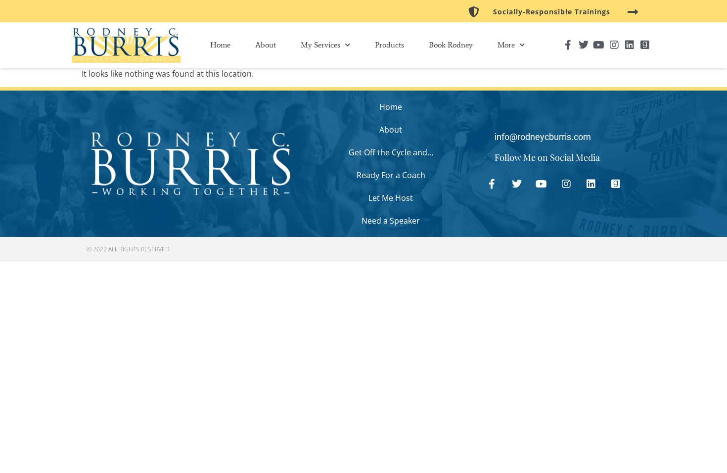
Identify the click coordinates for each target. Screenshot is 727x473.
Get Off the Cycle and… (391, 152)
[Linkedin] (629, 45)
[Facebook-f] (568, 45)
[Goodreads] (644, 45)
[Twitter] (583, 45)
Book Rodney (451, 44)
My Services (320, 44)
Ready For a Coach (391, 175)
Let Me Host (390, 197)
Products (389, 44)
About (265, 44)
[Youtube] (598, 45)
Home (220, 44)
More (506, 44)
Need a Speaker (391, 220)
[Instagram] (614, 45)
